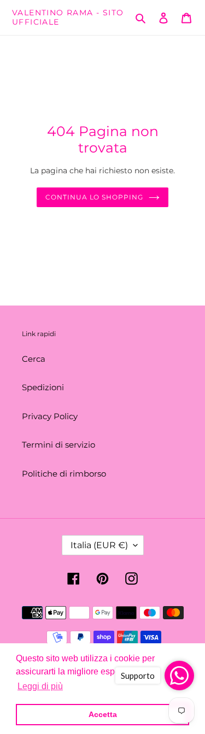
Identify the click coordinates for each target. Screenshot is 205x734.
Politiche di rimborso (64, 473)
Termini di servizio (58, 444)
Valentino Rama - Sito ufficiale (68, 17)
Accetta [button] (103, 714)
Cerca (33, 359)
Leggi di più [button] (40, 686)
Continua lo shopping (94, 197)
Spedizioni (43, 387)
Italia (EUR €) (99, 545)
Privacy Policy (50, 416)
